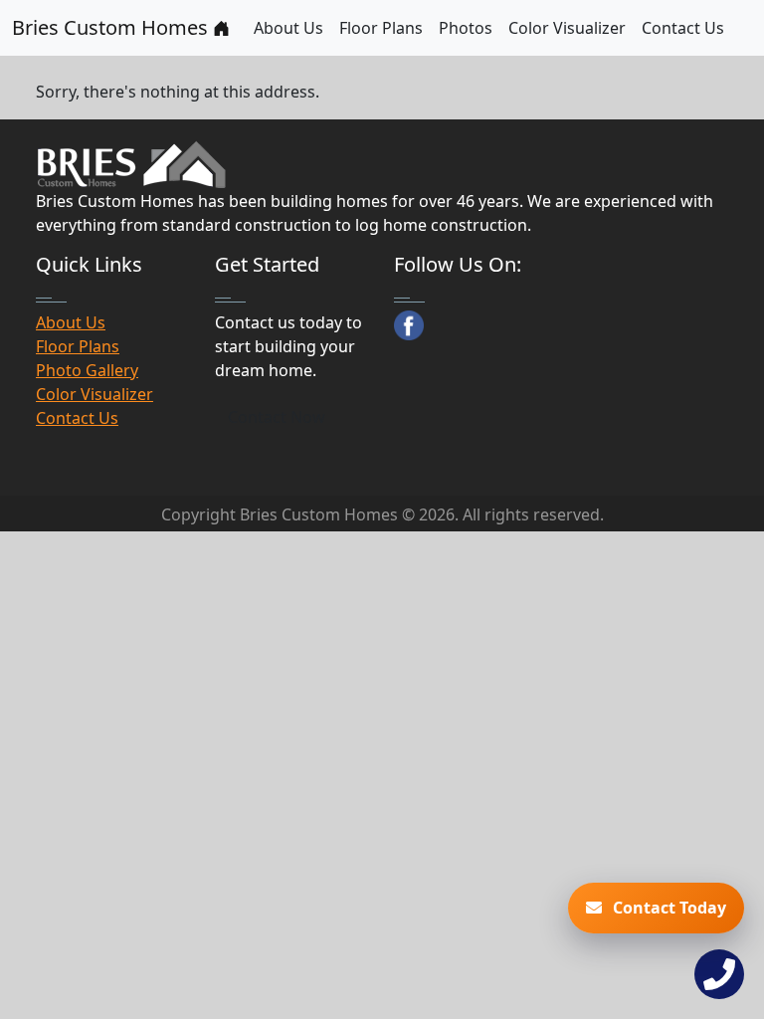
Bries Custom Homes (112, 27)
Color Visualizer (567, 28)
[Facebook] (409, 325)
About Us (288, 28)
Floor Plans (381, 28)
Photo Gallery (87, 370)
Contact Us (683, 28)
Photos (465, 28)
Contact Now (276, 417)
